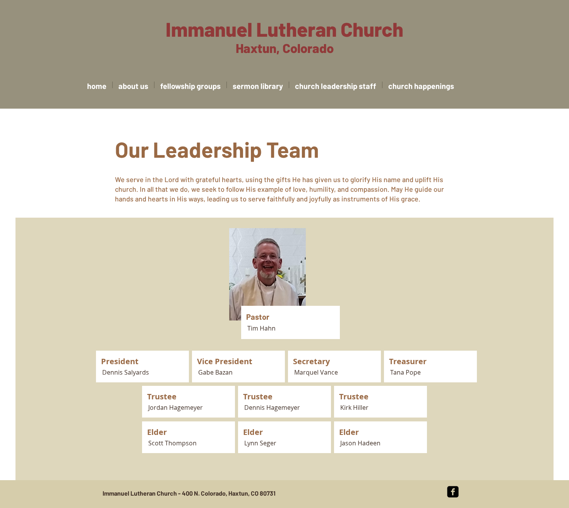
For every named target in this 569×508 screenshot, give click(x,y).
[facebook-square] (453, 492)
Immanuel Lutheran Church (284, 29)
